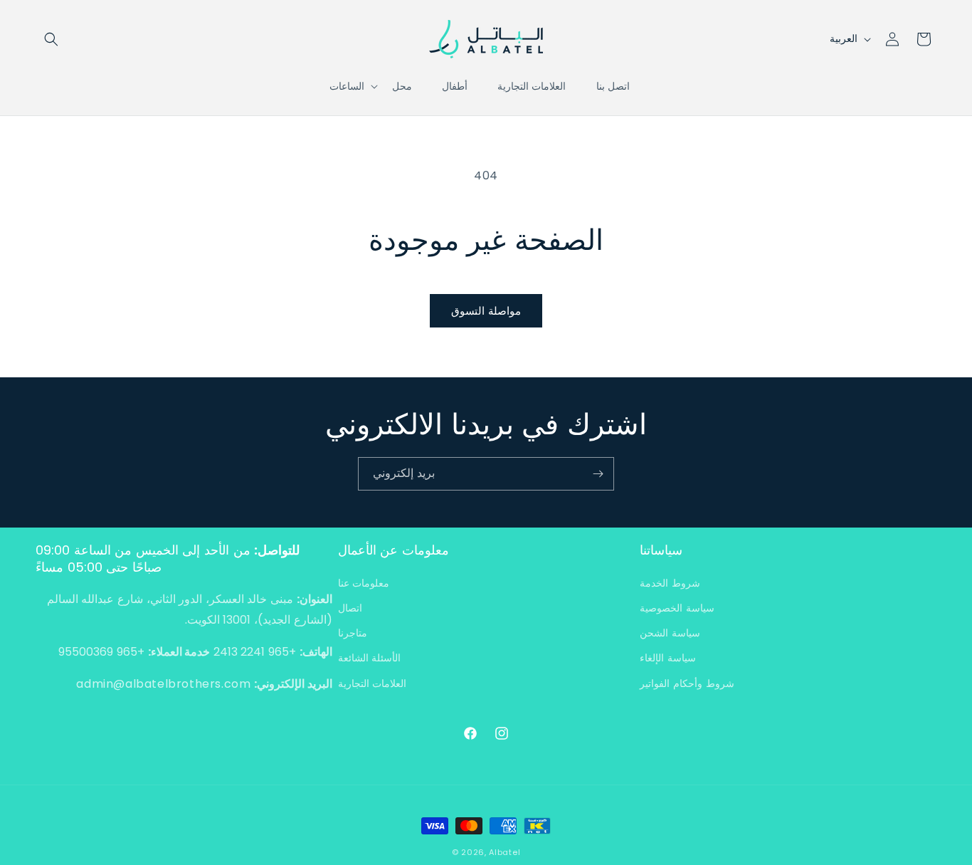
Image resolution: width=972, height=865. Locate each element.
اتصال (350, 608)
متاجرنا (352, 633)
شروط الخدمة (670, 583)
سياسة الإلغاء (668, 658)
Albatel (504, 852)
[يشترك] (597, 474)
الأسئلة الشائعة (369, 658)
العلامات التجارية (372, 683)
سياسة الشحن (670, 633)
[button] (51, 39)
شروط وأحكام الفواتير (687, 683)
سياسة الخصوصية (677, 608)
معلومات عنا (364, 583)
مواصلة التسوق (486, 310)
